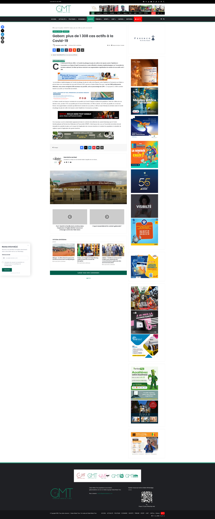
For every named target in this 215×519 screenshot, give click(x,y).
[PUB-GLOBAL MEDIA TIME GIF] (144, 217)
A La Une (56, 180)
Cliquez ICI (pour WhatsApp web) (147, 506)
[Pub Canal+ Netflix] (88, 118)
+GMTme (120, 19)
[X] (69, 162)
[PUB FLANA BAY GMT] (144, 423)
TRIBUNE (98, 19)
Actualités (60, 28)
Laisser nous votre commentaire (88, 273)
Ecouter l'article (59, 60)
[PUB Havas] (144, 139)
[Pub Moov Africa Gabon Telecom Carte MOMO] (144, 277)
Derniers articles (57, 31)
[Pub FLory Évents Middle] (83, 139)
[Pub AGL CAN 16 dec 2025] (144, 114)
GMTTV (138, 19)
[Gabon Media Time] (63, 9)
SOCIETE (90, 19)
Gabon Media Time (75, 513)
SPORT (106, 19)
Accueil (55, 28)
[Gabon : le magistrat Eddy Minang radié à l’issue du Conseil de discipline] (88, 250)
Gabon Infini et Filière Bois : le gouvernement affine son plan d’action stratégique (72, 188)
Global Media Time (91, 513)
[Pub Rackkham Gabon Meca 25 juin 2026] (144, 167)
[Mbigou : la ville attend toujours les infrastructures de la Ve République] (64, 250)
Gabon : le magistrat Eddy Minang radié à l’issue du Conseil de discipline (87, 259)
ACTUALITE (62, 19)
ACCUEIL (53, 19)
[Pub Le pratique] (144, 399)
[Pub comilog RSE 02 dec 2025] (144, 85)
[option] (88, 187)
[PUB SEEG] (144, 245)
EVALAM (18, 273)
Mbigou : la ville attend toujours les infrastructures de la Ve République (63, 258)
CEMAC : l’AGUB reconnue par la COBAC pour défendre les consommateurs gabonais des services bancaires (111, 260)
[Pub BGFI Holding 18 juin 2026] (144, 192)
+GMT (113, 19)
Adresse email (6, 254)
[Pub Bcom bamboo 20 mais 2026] (144, 389)
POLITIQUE (72, 19)
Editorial (129, 19)
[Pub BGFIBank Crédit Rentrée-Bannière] (88, 80)
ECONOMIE (81, 19)
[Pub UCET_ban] (83, 99)
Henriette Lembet (60, 45)
